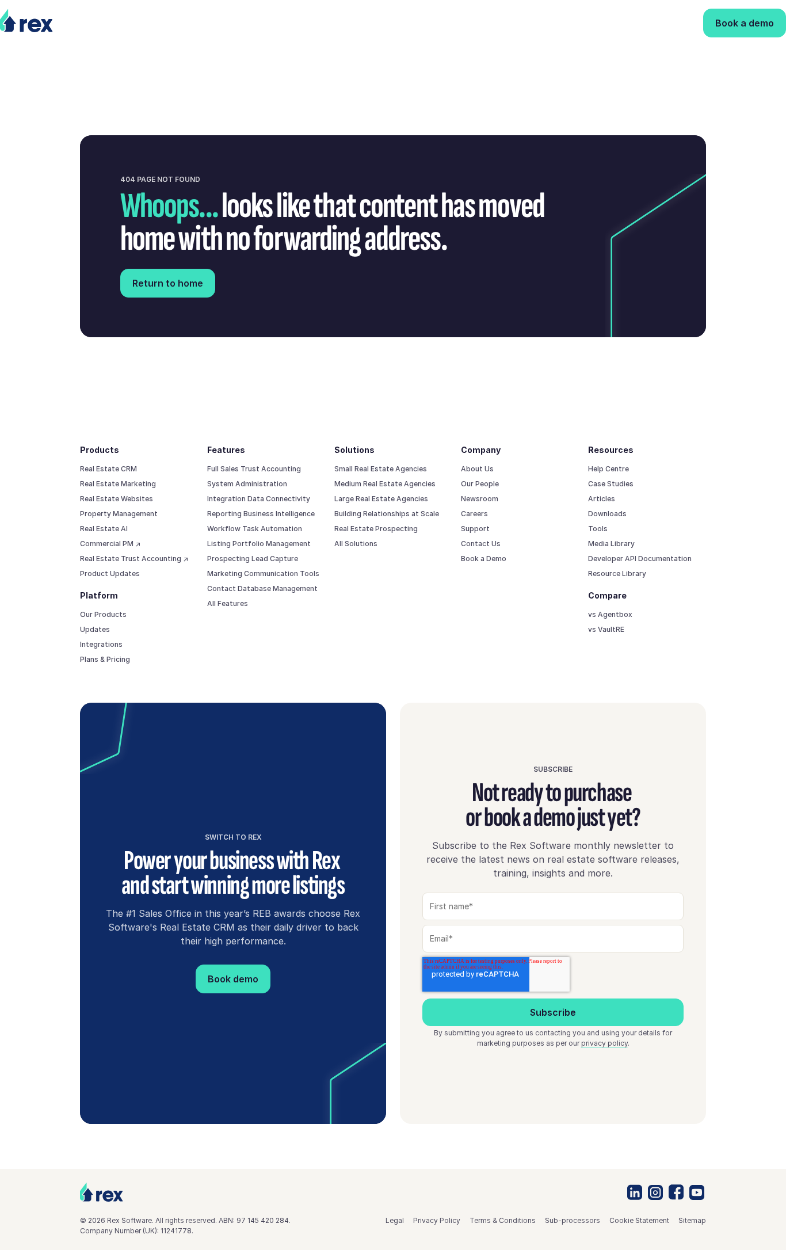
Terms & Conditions (503, 1220)
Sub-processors (572, 1220)
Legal (395, 1220)
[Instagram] (655, 1192)
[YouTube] (697, 1192)
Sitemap (692, 1220)
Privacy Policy (436, 1220)
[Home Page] (46, 23)
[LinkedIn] (634, 1192)
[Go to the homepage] (101, 1192)
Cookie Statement (639, 1220)
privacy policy (604, 1043)
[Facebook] (676, 1192)
